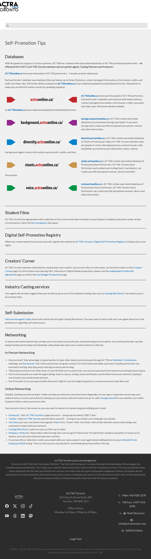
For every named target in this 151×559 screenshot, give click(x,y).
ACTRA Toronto (34, 415)
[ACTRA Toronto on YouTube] (7, 516)
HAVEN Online (134, 530)
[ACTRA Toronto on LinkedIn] (23, 516)
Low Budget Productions (48, 274)
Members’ (118, 360)
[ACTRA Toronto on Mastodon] (31, 516)
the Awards (28, 363)
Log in (15, 7)
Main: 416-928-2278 (134, 495)
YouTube (13, 422)
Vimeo (22, 432)
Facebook (14, 415)
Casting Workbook (114, 293)
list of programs (39, 222)
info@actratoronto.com (132, 523)
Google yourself (109, 397)
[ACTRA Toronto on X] (15, 506)
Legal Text (76, 538)
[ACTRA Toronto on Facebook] (7, 506)
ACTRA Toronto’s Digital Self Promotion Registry (100, 241)
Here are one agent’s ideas (18, 319)
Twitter (12, 418)
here (57, 422)
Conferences (130, 360)
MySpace (13, 432)
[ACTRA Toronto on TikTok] (31, 506)
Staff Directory (136, 513)
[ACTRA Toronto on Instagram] (23, 506)
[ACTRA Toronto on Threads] (15, 516)
